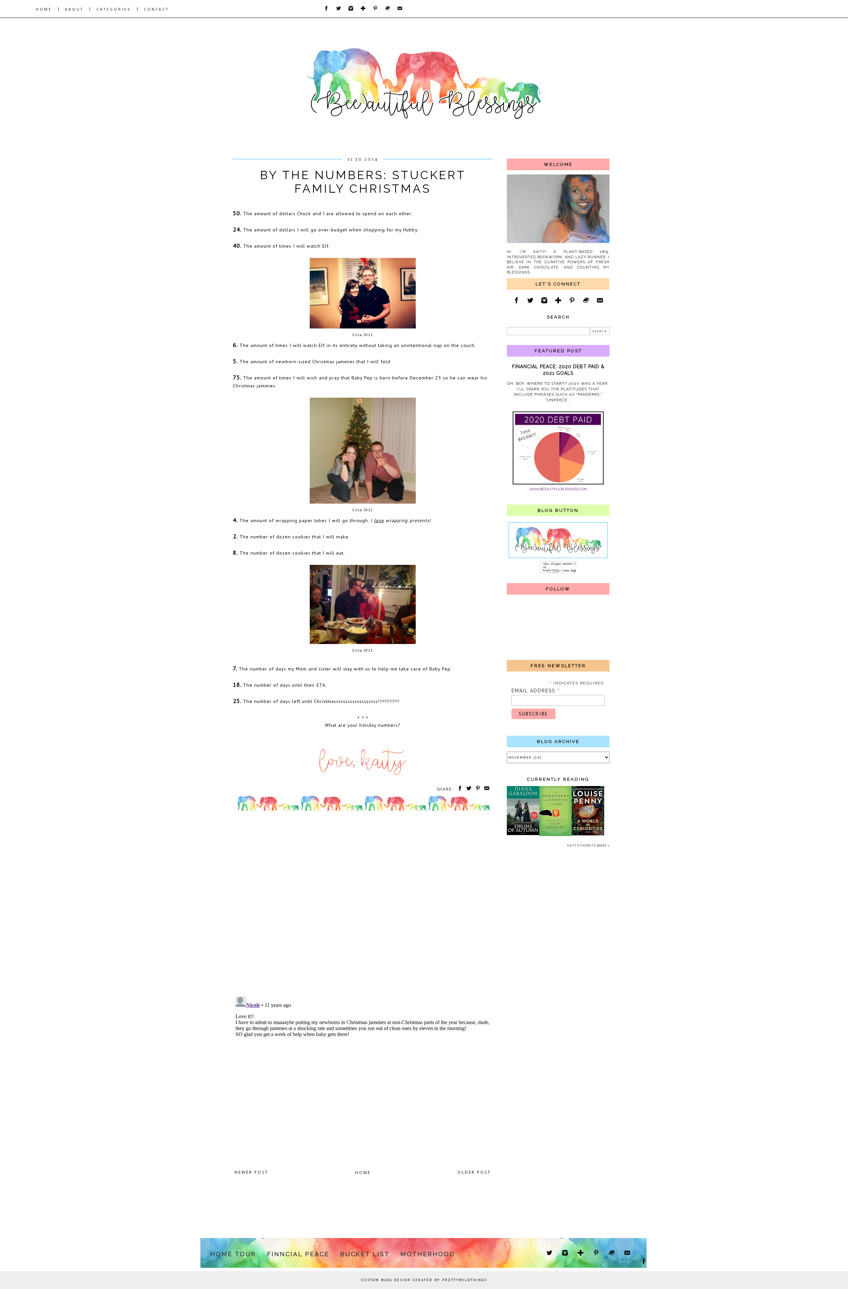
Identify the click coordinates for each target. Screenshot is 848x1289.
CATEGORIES (113, 9)
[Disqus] (363, 905)
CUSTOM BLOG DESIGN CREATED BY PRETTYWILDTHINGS (424, 1280)
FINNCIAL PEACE (298, 1254)
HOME (44, 9)
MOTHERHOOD (427, 1254)
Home (363, 1172)
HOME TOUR (233, 1254)
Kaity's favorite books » (588, 845)
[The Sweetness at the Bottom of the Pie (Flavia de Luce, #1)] (555, 835)
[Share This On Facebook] (458, 789)
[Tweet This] (467, 789)
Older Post (474, 1172)
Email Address (535, 690)
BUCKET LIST (365, 1254)
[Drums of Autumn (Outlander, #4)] (523, 834)
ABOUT (74, 9)
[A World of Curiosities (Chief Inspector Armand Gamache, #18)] (588, 834)
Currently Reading (558, 779)
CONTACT (156, 9)
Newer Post (251, 1172)
